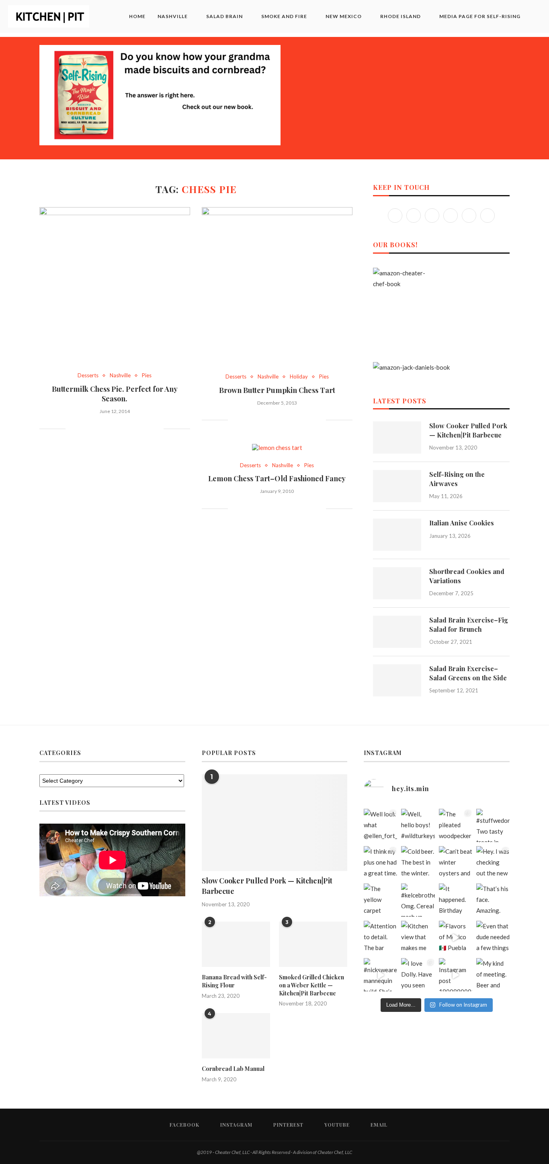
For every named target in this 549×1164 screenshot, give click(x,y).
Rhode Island (400, 16)
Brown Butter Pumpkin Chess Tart (277, 390)
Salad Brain (224, 16)
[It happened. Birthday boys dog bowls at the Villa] (455, 900)
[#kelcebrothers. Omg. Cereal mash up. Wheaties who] (417, 900)
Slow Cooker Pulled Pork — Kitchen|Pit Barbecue (468, 430)
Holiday (299, 377)
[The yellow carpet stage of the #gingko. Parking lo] (380, 900)
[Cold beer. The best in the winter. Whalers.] (417, 862)
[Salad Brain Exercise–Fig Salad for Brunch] (397, 632)
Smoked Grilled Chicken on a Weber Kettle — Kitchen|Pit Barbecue (311, 985)
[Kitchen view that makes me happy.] (417, 937)
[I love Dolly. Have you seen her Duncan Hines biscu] (417, 974)
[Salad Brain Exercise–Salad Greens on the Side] (397, 680)
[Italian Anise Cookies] (397, 535)
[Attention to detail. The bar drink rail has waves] (380, 937)
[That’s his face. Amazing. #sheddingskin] (493, 900)
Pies (147, 375)
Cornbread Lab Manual (233, 1068)
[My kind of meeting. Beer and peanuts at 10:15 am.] (493, 974)
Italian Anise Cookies (461, 523)
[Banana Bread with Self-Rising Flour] (236, 944)
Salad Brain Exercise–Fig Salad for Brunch (468, 624)
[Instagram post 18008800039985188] (455, 974)
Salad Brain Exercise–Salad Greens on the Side (468, 673)
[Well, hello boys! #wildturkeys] (417, 825)
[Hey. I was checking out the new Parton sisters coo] (493, 862)
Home (137, 16)
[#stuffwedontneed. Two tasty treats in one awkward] (493, 825)
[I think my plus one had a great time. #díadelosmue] (380, 862)
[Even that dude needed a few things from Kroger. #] (493, 937)
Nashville (173, 16)
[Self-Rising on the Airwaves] (397, 486)
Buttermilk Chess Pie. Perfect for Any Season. (115, 393)
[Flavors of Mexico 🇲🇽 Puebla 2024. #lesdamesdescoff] (455, 937)
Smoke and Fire (284, 16)
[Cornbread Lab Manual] (236, 1036)
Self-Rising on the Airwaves (457, 478)
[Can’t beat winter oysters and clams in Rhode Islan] (455, 862)
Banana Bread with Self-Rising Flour (234, 981)
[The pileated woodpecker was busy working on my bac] (455, 825)
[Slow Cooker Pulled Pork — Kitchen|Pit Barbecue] (397, 437)
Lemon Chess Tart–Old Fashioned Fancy (277, 478)
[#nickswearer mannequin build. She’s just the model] (380, 974)
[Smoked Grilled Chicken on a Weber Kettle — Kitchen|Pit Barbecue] (313, 944)
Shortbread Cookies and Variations (466, 575)
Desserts (88, 375)
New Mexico (344, 16)
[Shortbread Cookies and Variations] (397, 583)
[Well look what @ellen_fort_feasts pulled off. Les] (380, 825)
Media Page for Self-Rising (479, 16)
